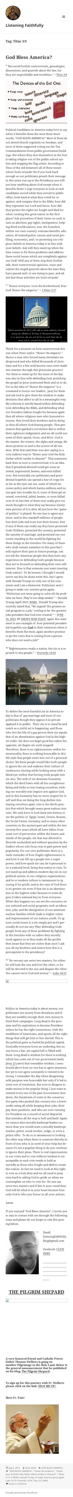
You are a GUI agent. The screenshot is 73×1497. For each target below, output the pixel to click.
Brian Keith (30, 1467)
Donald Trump (27, 1477)
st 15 (13, 1063)
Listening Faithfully (25, 25)
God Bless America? (29, 57)
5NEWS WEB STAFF (33, 619)
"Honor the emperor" (44, 1471)
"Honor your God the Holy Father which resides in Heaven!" (34, 1473)
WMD (45, 1480)
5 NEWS (15, 1477)
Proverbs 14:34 (46, 652)
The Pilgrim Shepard (36, 1371)
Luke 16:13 (59, 973)
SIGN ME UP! (47, 1386)
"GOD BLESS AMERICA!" (21, 1471)
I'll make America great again (49, 1477)
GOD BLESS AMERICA (52, 1467)
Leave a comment (17, 1483)
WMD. (33, 602)
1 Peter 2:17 (49, 290)
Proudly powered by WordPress (21, 1492)
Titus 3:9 (61, 74)
